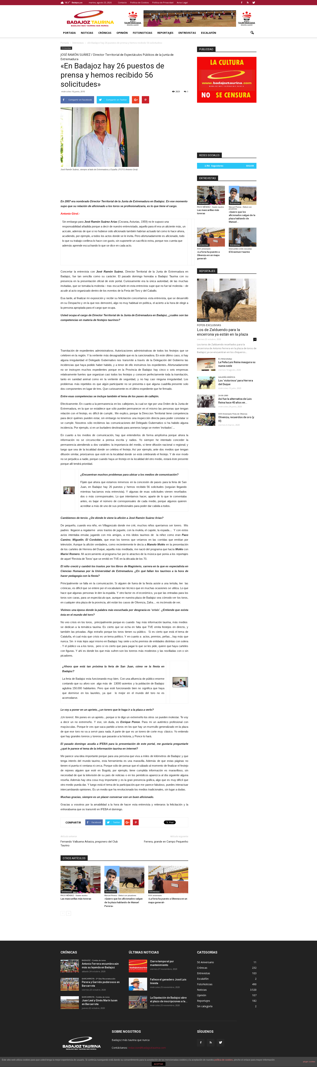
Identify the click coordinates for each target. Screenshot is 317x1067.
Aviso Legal (182, 2)
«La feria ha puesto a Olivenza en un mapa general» (208, 255)
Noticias (87, 32)
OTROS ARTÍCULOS (74, 858)
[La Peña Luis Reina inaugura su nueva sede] (206, 364)
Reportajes (165, 32)
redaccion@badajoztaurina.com (147, 1047)
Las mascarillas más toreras (76, 898)
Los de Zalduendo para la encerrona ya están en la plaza (222, 332)
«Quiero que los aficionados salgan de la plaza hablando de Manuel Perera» (123, 902)
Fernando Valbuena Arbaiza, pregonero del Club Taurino (89, 843)
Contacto (122, 2)
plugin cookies (309, 1062)
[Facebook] (241, 2)
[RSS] (247, 2)
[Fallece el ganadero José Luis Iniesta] (138, 984)
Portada (69, 32)
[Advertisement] (124, 184)
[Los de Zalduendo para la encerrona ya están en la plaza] (226, 300)
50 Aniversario (205, 962)
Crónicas (104, 32)
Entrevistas (187, 32)
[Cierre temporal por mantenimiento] (138, 966)
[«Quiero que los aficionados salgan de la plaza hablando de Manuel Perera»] (124, 879)
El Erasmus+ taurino (239, 252)
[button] (252, 32)
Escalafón (208, 32)
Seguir (250, 165)
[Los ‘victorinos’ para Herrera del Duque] (206, 382)
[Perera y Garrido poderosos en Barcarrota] (70, 984)
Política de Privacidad (162, 2)
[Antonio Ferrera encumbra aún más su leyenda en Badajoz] (70, 966)
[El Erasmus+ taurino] (243, 237)
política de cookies (223, 1060)
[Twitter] (253, 2)
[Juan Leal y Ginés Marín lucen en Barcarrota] (70, 1002)
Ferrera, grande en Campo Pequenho (166, 841)
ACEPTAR (158, 1064)
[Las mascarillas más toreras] (81, 879)
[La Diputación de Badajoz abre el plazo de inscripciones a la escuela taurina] (138, 1002)
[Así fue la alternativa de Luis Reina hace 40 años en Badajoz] (206, 401)
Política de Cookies (139, 2)
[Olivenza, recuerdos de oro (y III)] (206, 419)
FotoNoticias (142, 32)
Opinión (122, 32)
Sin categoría (204, 1006)
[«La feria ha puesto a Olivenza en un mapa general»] (168, 879)
